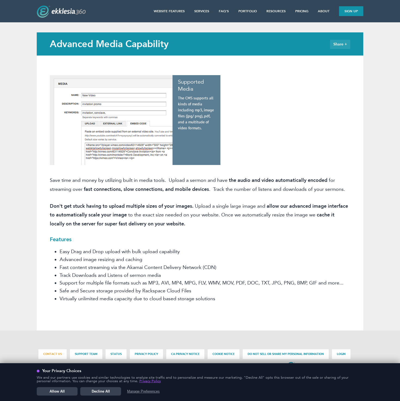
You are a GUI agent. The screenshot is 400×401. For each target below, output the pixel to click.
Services (201, 11)
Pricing (301, 11)
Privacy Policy (146, 354)
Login (341, 354)
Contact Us (52, 354)
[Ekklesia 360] (61, 16)
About (324, 11)
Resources (276, 11)
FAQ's (224, 11)
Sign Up (351, 11)
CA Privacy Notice (185, 354)
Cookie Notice (224, 354)
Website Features (169, 11)
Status (116, 354)
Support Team (86, 354)
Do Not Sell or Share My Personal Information (286, 354)
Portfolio (247, 11)
